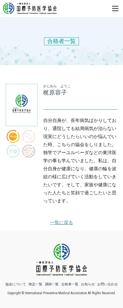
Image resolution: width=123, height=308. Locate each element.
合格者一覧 (69, 284)
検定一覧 (35, 284)
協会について (15, 284)
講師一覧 (52, 284)
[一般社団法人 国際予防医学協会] (30, 11)
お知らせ (88, 284)
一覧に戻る (61, 222)
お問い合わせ (107, 284)
